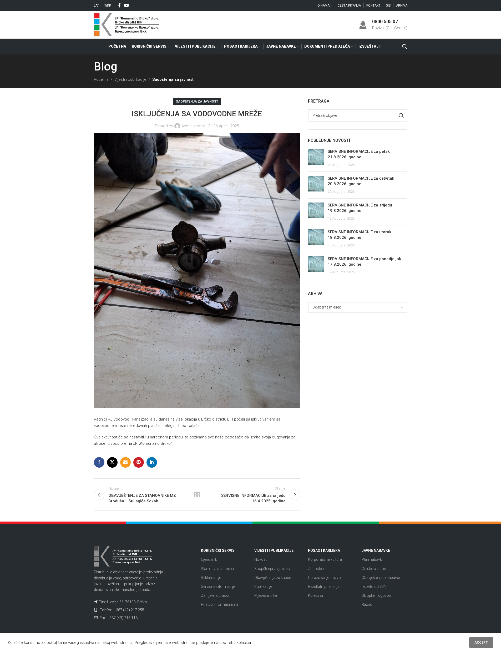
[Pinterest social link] (138, 462)
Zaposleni (316, 569)
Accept (481, 642)
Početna (101, 79)
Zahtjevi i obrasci (215, 595)
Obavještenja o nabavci (381, 577)
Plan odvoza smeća (217, 569)
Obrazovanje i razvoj (325, 577)
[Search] (404, 46)
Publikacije (263, 586)
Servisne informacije (218, 586)
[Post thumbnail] (316, 158)
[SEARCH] (401, 115)
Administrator (193, 126)
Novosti (260, 559)
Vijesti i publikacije (130, 79)
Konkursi (315, 595)
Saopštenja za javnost (173, 79)
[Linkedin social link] (151, 462)
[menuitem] (96, 5)
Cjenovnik (209, 559)
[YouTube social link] (127, 5)
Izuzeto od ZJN (374, 586)
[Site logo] (127, 24)
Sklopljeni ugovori (376, 595)
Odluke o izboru (374, 569)
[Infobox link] (383, 24)
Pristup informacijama (219, 604)
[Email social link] (125, 462)
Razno (367, 604)
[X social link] (112, 462)
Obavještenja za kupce (272, 577)
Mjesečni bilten (266, 595)
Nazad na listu (197, 494)
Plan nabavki (372, 559)
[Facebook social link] (119, 5)
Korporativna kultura (325, 559)
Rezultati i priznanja (324, 586)
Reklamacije (211, 577)
